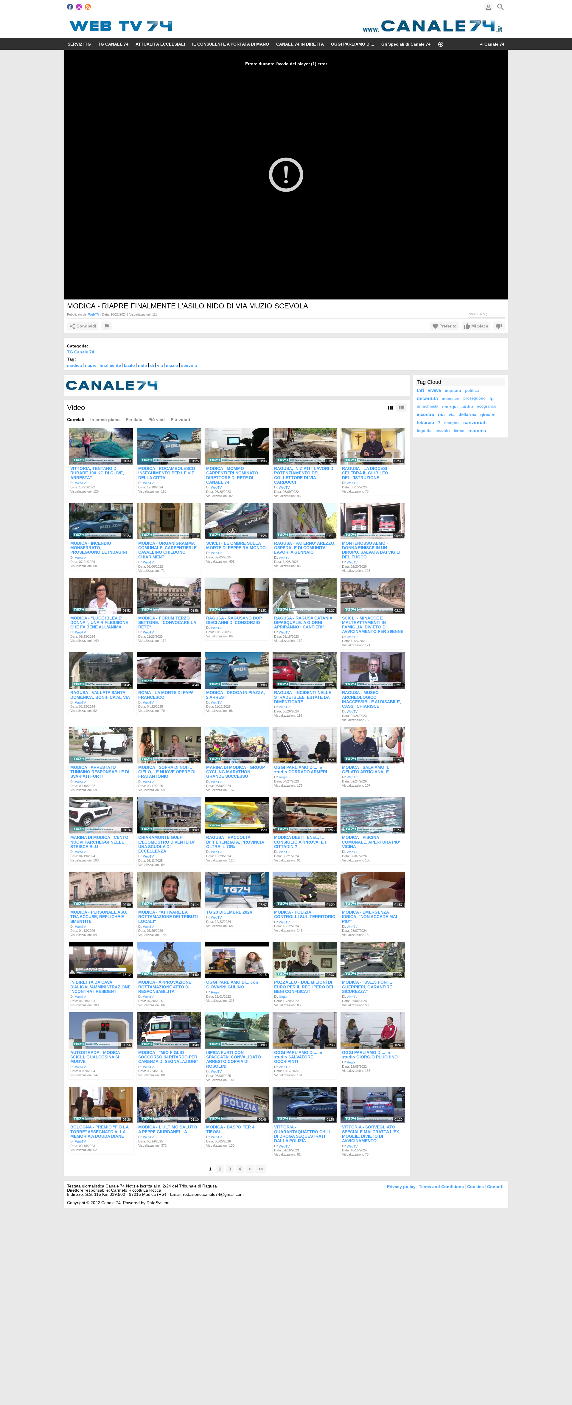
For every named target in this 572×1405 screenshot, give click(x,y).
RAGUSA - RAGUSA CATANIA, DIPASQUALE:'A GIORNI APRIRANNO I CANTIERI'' (304, 623)
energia (450, 406)
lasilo (129, 365)
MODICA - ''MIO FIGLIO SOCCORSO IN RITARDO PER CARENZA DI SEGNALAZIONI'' (168, 1057)
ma (441, 414)
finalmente (110, 365)
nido (142, 365)
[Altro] (440, 44)
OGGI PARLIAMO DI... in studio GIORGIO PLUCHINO (370, 1054)
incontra (425, 414)
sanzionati (474, 422)
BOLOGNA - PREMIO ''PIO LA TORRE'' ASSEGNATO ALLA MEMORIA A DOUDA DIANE (99, 1132)
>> (260, 1169)
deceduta (427, 398)
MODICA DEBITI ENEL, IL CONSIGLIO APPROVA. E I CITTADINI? (300, 842)
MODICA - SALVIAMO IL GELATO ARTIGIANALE (365, 769)
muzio (172, 365)
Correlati (75, 419)
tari (420, 390)
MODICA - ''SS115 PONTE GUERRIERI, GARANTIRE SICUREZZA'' (367, 987)
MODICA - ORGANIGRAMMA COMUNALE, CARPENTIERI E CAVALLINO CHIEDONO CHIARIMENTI (167, 550)
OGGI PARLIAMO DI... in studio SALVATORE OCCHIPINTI (298, 1057)
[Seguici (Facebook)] (70, 7)
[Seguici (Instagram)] (79, 7)
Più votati (180, 419)
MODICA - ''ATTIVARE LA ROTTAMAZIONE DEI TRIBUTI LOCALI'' (168, 917)
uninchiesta (427, 406)
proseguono (474, 398)
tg (491, 398)
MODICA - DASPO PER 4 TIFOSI (230, 1129)
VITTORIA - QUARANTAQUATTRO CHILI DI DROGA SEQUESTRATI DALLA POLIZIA (302, 1134)
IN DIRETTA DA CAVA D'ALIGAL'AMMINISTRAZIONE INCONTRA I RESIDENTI (100, 987)
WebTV (80, 483)
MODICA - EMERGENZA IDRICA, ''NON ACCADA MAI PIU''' (369, 917)
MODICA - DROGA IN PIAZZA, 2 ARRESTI (235, 695)
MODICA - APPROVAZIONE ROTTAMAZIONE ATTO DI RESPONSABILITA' (164, 987)
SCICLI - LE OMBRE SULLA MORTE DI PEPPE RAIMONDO (236, 545)
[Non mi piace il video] (499, 326)
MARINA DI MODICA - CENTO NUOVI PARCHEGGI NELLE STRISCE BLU (99, 842)
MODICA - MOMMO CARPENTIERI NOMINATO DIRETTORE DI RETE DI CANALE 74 (232, 475)
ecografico (486, 406)
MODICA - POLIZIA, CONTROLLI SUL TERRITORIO (304, 914)
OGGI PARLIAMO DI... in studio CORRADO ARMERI (300, 769)
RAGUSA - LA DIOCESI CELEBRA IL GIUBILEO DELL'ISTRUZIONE (365, 473)
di (152, 365)
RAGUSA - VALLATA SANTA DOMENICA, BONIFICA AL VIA (100, 695)
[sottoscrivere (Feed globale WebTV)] (88, 7)
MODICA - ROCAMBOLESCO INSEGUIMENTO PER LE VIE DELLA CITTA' (166, 473)
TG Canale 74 (80, 352)
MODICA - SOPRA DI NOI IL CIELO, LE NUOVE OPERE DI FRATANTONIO (166, 772)
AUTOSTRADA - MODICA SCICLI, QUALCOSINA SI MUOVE (95, 1057)
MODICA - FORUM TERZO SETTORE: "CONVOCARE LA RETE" (167, 623)
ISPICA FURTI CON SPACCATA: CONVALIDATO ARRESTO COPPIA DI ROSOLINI (233, 1059)
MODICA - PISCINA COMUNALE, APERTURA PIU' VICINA (371, 842)
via (160, 365)
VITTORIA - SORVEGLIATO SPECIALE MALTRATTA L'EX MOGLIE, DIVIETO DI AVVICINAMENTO (370, 1134)
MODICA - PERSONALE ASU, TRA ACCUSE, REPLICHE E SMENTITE (98, 917)
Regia (283, 777)
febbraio (425, 422)
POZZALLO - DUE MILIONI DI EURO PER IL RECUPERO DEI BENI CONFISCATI (303, 987)
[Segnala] (106, 326)
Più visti (156, 419)
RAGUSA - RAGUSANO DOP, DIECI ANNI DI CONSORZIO (234, 620)
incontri (443, 431)
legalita (424, 430)
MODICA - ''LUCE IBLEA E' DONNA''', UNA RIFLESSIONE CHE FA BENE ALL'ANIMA (99, 623)
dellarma (467, 414)
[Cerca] (500, 6)
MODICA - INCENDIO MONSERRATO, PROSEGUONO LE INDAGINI (98, 548)
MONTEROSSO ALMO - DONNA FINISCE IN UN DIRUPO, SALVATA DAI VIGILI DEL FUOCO (371, 550)
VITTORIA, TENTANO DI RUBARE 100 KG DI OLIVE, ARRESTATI (97, 473)
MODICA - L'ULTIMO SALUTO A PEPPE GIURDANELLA (167, 1129)
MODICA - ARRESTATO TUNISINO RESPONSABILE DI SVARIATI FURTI (99, 772)
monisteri (450, 398)
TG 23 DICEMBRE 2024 (229, 912)
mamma (477, 430)
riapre (91, 365)
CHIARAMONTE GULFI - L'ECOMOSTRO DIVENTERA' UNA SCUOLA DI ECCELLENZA (166, 844)
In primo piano (105, 419)
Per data (134, 419)
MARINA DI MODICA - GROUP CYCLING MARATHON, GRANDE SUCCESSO (235, 772)
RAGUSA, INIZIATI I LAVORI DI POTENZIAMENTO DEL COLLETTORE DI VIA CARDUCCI (304, 475)
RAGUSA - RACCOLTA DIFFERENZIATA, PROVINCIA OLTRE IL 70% (235, 842)
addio (467, 406)
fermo (459, 431)
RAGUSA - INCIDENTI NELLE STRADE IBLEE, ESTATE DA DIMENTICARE (302, 697)
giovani (487, 414)
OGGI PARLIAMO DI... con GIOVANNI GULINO (232, 984)
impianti (453, 390)
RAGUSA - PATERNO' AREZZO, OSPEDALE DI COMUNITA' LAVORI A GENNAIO (304, 548)
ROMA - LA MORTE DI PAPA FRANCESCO (165, 695)
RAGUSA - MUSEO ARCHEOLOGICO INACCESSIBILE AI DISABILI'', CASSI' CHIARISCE (371, 699)
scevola (189, 365)
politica (472, 390)
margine (451, 422)
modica (74, 365)
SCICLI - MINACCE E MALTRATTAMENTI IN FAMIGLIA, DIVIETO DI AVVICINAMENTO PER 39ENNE (372, 625)
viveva (434, 390)
